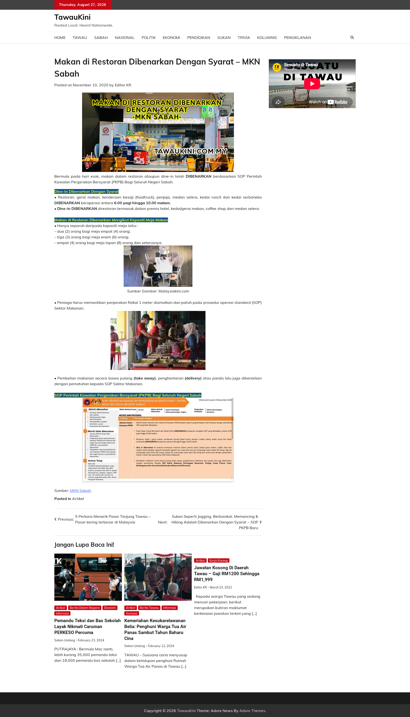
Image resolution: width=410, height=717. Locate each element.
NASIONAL (125, 37)
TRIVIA (244, 37)
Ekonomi (110, 608)
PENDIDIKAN (198, 37)
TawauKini (72, 17)
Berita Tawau (149, 608)
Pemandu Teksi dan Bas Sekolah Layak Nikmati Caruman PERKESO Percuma (87, 626)
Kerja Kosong (219, 560)
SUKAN (224, 37)
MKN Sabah (80, 490)
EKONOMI (171, 37)
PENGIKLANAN (297, 37)
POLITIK (149, 37)
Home (59, 37)
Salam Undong (64, 640)
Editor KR (123, 85)
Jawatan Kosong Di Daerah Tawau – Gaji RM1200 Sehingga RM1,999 (226, 573)
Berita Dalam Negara (85, 608)
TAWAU (80, 37)
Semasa (131, 613)
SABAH (101, 37)
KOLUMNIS (267, 37)
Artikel (78, 498)
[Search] (352, 37)
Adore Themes (252, 710)
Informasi (62, 613)
